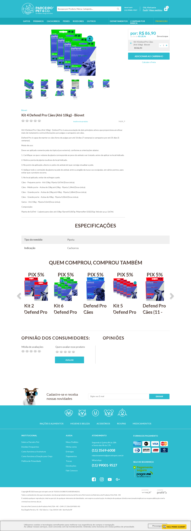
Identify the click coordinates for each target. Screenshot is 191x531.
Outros (91, 21)
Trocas (69, 461)
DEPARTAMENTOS (119, 21)
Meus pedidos (155, 10)
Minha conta (71, 447)
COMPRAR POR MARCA (137, 22)
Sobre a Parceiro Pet (30, 442)
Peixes (66, 21)
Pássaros (38, 21)
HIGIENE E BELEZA (80, 423)
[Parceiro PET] (37, 13)
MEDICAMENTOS (142, 423)
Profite (162, 491)
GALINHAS (28, 28)
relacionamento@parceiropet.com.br (108, 455)
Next (171, 296)
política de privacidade (124, 527)
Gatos (26, 21)
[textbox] (89, 8)
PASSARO (95, 414)
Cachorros (53, 21)
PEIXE (122, 414)
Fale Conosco (72, 470)
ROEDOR (108, 414)
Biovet (24, 110)
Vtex (146, 491)
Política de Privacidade (31, 461)
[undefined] (73, 53)
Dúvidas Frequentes (30, 447)
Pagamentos (71, 456)
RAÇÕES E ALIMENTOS (51, 423)
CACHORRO (69, 414)
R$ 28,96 (142, 36)
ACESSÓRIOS (103, 423)
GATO (82, 414)
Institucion (28, 435)
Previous (19, 296)
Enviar (159, 396)
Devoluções (71, 466)
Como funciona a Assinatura (33, 451)
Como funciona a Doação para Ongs (36, 456)
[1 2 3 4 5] (65, 352)
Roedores (78, 21)
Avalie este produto (80, 121)
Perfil (145, 10)
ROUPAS (121, 423)
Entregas (70, 451)
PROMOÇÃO (161, 21)
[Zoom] (29, 88)
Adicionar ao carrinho (149, 56)
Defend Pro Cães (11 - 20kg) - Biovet (154, 315)
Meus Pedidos (72, 442)
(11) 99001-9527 (130, 10)
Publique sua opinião (69, 360)
